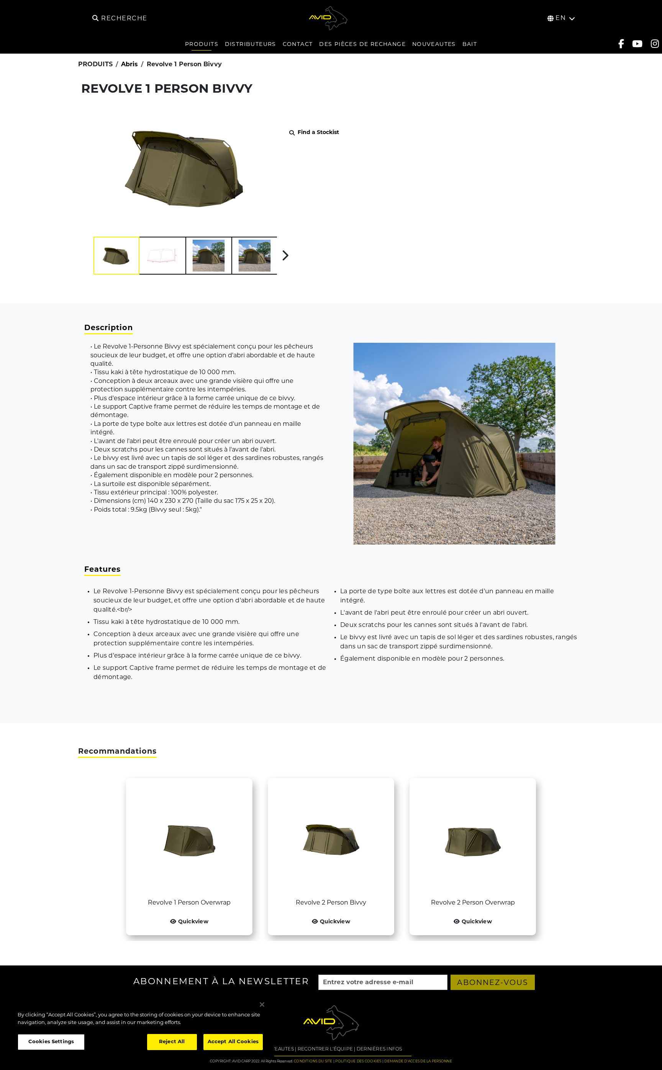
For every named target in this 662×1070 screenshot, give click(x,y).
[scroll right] (285, 255)
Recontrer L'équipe (325, 1049)
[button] (116, 256)
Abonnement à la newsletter (221, 982)
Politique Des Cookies (358, 1061)
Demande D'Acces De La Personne (418, 1061)
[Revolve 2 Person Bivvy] (331, 838)
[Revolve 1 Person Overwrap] (189, 838)
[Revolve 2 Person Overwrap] (473, 838)
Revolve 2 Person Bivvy (331, 903)
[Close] (262, 1004)
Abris (129, 65)
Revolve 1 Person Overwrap (189, 903)
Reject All (172, 1041)
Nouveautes (277, 1049)
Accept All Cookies (233, 1041)
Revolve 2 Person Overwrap (473, 903)
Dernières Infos (379, 1049)
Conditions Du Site (313, 1061)
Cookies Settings (51, 1041)
